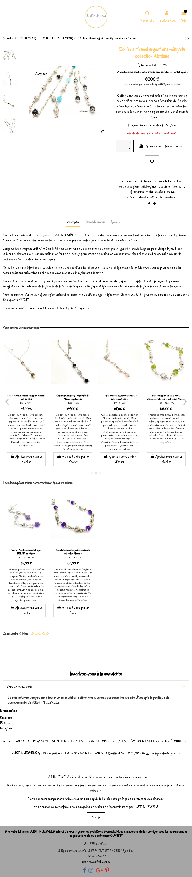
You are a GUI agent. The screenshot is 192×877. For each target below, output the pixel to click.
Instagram (6, 728)
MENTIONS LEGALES (67, 741)
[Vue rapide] (29, 388)
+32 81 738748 (96, 856)
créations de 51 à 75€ (140, 197)
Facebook (6, 717)
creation (127, 181)
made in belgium (129, 186)
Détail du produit (95, 222)
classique (164, 186)
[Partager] (149, 204)
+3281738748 (135, 753)
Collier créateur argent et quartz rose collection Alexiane (119, 397)
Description (73, 222)
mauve (171, 191)
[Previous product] (185, 38)
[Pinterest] (154, 204)
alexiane (160, 191)
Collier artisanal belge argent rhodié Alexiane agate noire (72, 397)
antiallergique (149, 186)
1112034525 (119, 403)
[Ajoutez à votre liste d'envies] (152, 161)
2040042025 (73, 557)
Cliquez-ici (83, 308)
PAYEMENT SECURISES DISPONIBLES (158, 741)
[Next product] (188, 38)
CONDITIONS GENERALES (106, 741)
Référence (144, 65)
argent (138, 181)
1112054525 (73, 403)
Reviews (115, 222)
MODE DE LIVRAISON (32, 741)
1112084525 (26, 403)
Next (185, 401)
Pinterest (5, 723)
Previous (7, 401)
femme (148, 181)
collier (178, 181)
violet (149, 191)
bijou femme (137, 191)
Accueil (7, 741)
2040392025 (166, 403)
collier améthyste (166, 197)
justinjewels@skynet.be (165, 753)
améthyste (126, 106)
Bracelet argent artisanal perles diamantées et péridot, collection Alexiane (166, 397)
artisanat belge (163, 181)
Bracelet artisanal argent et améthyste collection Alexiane (73, 552)
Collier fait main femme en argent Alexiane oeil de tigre (26, 397)
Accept (96, 817)
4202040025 (26, 557)
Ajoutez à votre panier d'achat (164, 146)
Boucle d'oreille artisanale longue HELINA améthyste (26, 552)
